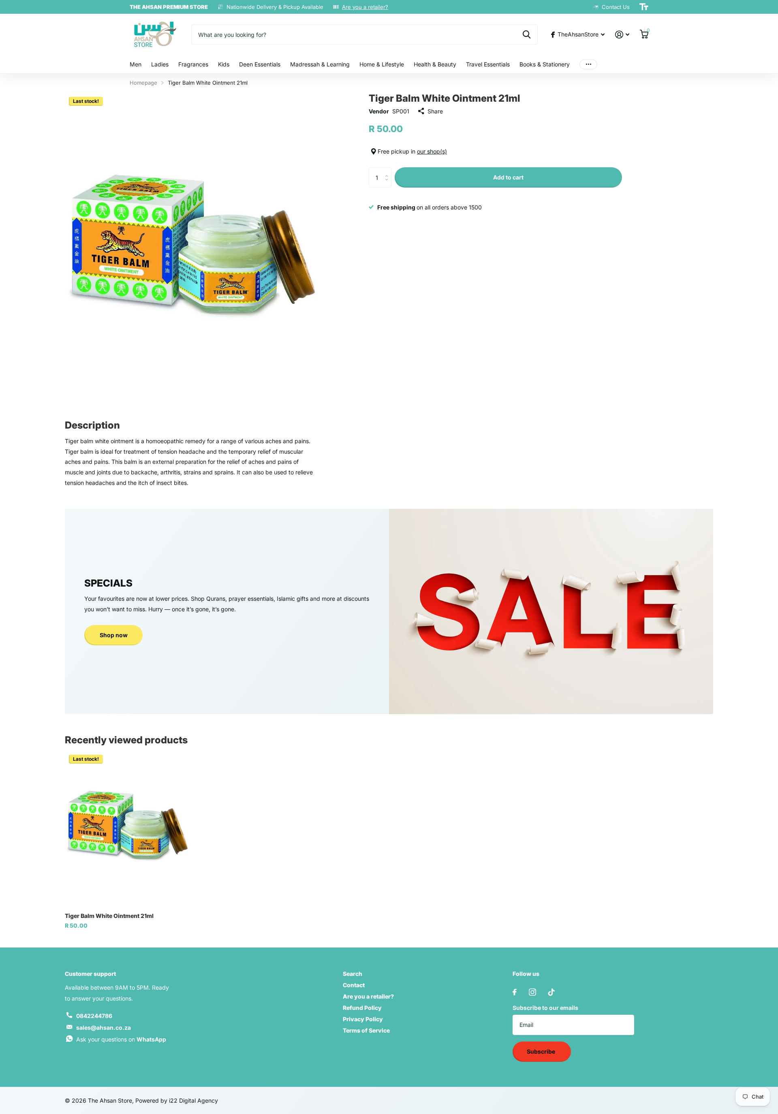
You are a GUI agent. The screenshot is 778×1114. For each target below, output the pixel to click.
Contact (354, 985)
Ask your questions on (121, 1039)
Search (352, 973)
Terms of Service (366, 1030)
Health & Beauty (435, 64)
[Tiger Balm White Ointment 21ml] (127, 828)
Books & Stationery (544, 64)
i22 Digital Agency (193, 1100)
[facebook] (515, 992)
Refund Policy (362, 1007)
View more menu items (588, 64)
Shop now (114, 635)
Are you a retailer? (365, 7)
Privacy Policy (363, 1019)
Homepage (143, 82)
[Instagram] (532, 992)
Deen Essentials (259, 64)
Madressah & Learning (320, 64)
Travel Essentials (488, 64)
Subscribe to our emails (545, 1007)
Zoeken (526, 34)
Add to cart (508, 177)
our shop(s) (432, 151)
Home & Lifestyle (381, 64)
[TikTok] (551, 992)
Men (135, 64)
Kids (223, 64)
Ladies (160, 64)
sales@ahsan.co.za (103, 1027)
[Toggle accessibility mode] (643, 7)
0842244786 (94, 1015)
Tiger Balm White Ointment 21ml (109, 915)
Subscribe (541, 1051)
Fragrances (193, 64)
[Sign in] (622, 35)
